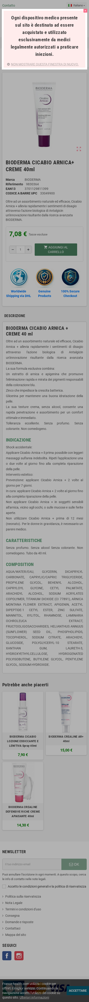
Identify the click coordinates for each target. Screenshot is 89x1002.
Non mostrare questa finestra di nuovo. (45, 64)
